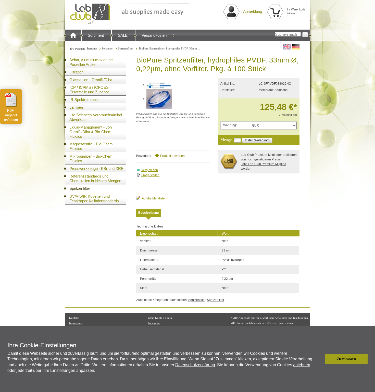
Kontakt (74, 317)
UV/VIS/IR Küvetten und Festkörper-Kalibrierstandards (94, 198)
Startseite (91, 48)
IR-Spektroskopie (83, 99)
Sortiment (96, 35)
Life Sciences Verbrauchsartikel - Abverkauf (96, 117)
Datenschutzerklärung (195, 365)
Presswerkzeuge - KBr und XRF (96, 168)
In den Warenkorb (257, 140)
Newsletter (154, 322)
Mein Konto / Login (160, 317)
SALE (123, 35)
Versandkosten (154, 35)
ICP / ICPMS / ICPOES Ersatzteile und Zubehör (89, 89)
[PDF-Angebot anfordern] (11, 99)
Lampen (76, 107)
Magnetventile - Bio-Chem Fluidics (91, 146)
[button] (319, 359)
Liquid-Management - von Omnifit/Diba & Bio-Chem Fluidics (90, 131)
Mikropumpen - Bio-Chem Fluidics (90, 158)
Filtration (76, 72)
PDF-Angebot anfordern (11, 115)
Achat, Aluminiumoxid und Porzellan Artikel (90, 62)
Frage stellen (150, 175)
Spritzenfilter (125, 48)
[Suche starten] (305, 34)
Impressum (75, 322)
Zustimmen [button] (346, 359)
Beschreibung (148, 212)
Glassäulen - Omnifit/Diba (90, 80)
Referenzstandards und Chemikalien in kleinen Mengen (95, 178)
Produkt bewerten (172, 156)
